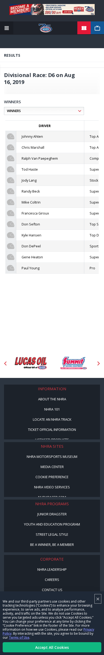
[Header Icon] (6, 28)
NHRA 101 (52, 409)
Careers (52, 579)
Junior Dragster (52, 514)
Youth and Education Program (52, 524)
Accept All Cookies (52, 647)
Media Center (52, 466)
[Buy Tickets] (84, 28)
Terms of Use (19, 637)
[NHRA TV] (97, 28)
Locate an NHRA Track (52, 419)
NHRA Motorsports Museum (52, 456)
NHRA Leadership (52, 569)
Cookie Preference (52, 476)
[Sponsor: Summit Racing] (73, 363)
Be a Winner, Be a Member (52, 544)
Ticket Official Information (52, 429)
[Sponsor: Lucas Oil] (31, 363)
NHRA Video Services (52, 487)
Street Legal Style (52, 534)
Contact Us (52, 589)
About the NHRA (52, 399)
